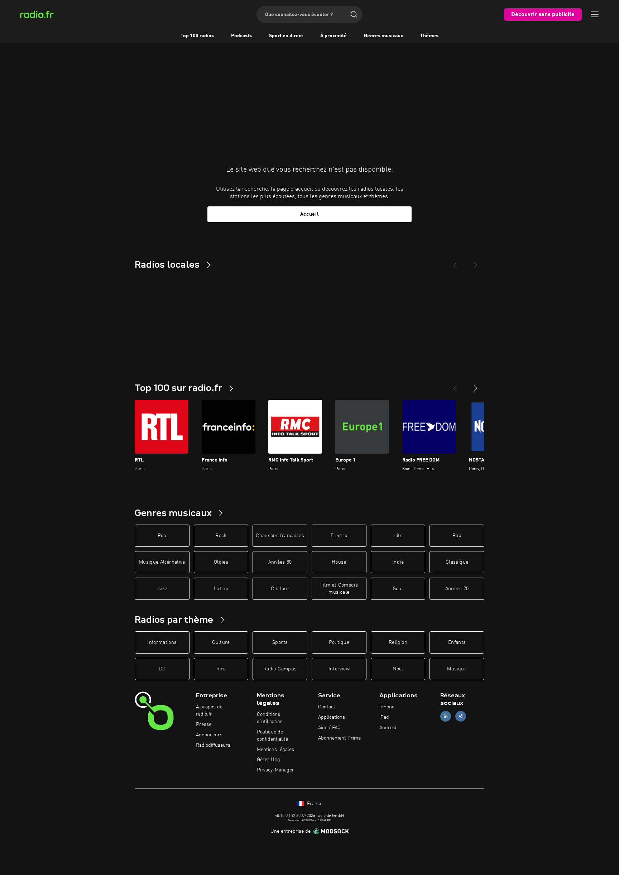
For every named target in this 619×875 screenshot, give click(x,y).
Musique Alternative (162, 562)
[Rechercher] (354, 14)
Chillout (280, 588)
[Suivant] (475, 385)
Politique (339, 642)
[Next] (475, 262)
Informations (162, 642)
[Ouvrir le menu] (594, 14)
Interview (339, 668)
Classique (457, 562)
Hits (398, 535)
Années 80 (280, 562)
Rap (456, 535)
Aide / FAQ (329, 727)
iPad (384, 717)
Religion (398, 642)
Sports (280, 642)
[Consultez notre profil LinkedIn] (445, 716)
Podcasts (241, 35)
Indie (398, 562)
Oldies (221, 562)
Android (388, 727)
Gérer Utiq (268, 759)
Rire (221, 668)
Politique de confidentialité (272, 736)
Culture (221, 642)
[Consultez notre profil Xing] (461, 716)
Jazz (162, 588)
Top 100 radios (197, 35)
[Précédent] (455, 385)
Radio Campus (280, 668)
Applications (331, 717)
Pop (162, 535)
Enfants (457, 642)
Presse (203, 724)
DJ (162, 668)
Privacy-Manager (275, 770)
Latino (221, 588)
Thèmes (429, 35)
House (339, 562)
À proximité (333, 35)
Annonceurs (209, 734)
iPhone (386, 706)
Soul (398, 588)
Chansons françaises (280, 535)
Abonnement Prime (339, 738)
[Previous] (455, 262)
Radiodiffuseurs (213, 745)
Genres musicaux (383, 35)
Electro (339, 535)
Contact (326, 706)
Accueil (309, 214)
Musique (456, 668)
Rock (220, 535)
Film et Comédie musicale (339, 589)
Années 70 (457, 588)
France (314, 803)
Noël (398, 668)
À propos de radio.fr (209, 710)
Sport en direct (286, 35)
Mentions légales (275, 749)
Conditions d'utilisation (270, 718)
